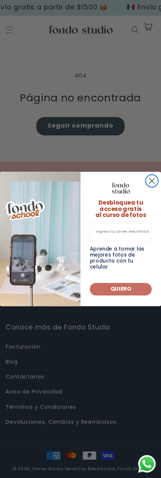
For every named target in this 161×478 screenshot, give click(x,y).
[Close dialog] (152, 181)
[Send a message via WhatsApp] (147, 464)
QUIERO (120, 289)
